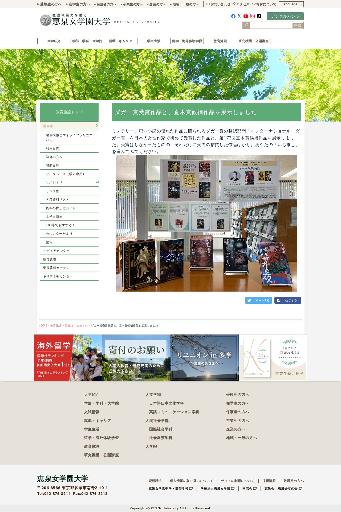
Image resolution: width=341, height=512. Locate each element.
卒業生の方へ (133, 4)
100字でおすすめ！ (60, 225)
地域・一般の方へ (186, 4)
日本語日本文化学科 (166, 403)
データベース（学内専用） (66, 174)
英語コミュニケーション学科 (174, 411)
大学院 (151, 446)
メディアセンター (56, 250)
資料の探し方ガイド (61, 208)
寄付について (266, 4)
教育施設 (220, 41)
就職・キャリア (120, 41)
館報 (49, 242)
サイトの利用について (237, 480)
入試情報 (92, 411)
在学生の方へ (79, 4)
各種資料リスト (57, 199)
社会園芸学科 (160, 437)
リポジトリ (54, 182)
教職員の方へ (294, 480)
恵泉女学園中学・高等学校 (169, 488)
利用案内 (52, 148)
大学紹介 (54, 41)
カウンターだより (59, 233)
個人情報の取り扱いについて (191, 480)
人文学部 (153, 394)
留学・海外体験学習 (187, 41)
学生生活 (154, 41)
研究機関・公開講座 (254, 41)
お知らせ (82, 325)
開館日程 (52, 165)
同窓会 (247, 488)
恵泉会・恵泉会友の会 (281, 488)
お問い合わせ (221, 4)
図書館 (48, 126)
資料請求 (155, 480)
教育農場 (49, 259)
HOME (43, 325)
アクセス (243, 4)
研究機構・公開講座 (101, 454)
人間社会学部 (157, 420)
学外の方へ (54, 157)
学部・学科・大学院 (87, 41)
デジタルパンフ (285, 16)
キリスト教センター (58, 276)
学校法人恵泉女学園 (216, 488)
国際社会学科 (160, 429)
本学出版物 (54, 216)
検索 (297, 25)
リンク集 (52, 191)
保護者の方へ (107, 4)
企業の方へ (157, 4)
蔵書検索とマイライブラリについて (69, 137)
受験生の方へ (51, 4)
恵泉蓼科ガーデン (56, 267)
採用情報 (269, 480)
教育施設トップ (69, 111)
